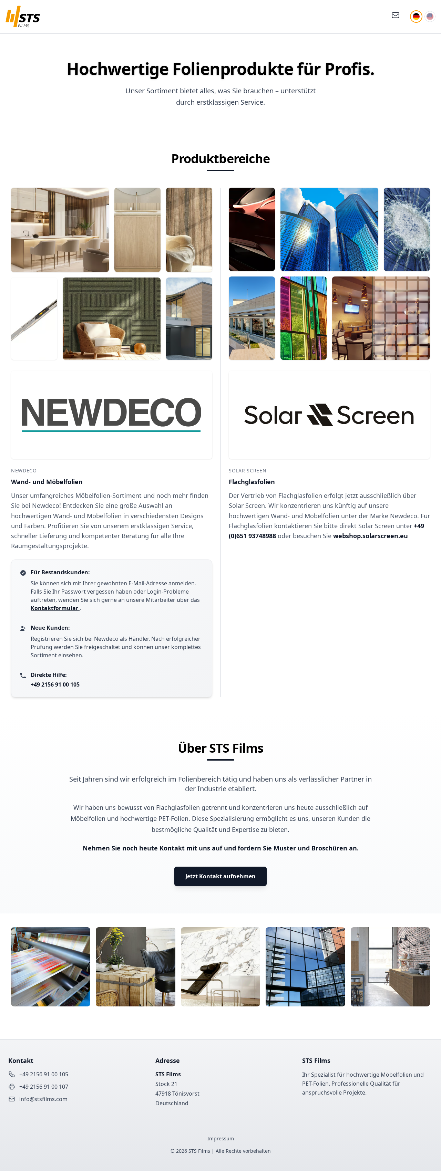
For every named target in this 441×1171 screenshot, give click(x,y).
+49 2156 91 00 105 (55, 684)
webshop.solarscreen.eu (370, 536)
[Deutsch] (416, 16)
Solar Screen (247, 470)
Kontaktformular (55, 608)
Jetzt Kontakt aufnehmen (220, 876)
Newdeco (24, 470)
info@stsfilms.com (43, 1099)
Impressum (220, 1138)
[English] (429, 16)
